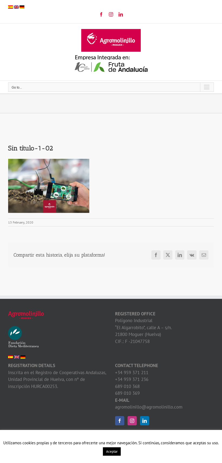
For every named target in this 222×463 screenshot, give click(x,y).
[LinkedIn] (144, 420)
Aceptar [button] (111, 451)
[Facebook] (119, 420)
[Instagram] (132, 420)
